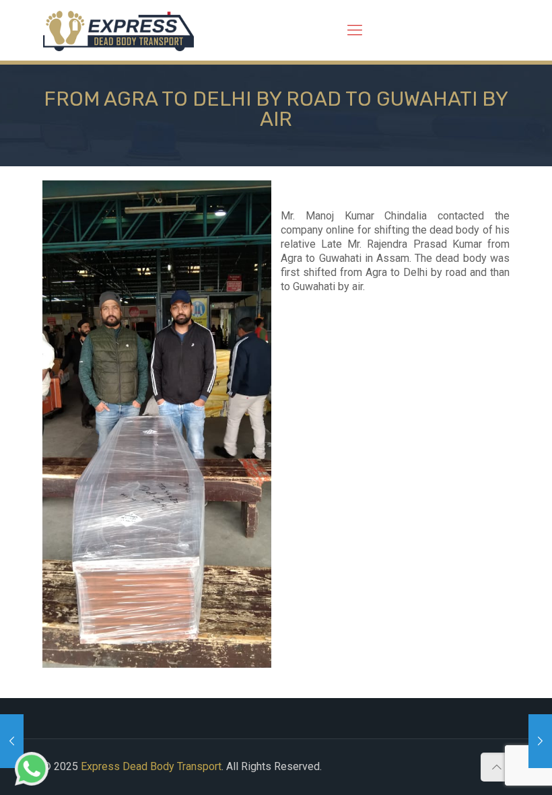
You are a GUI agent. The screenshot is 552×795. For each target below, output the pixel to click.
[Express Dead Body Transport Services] (118, 30)
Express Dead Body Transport (151, 766)
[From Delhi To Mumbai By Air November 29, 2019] (540, 741)
